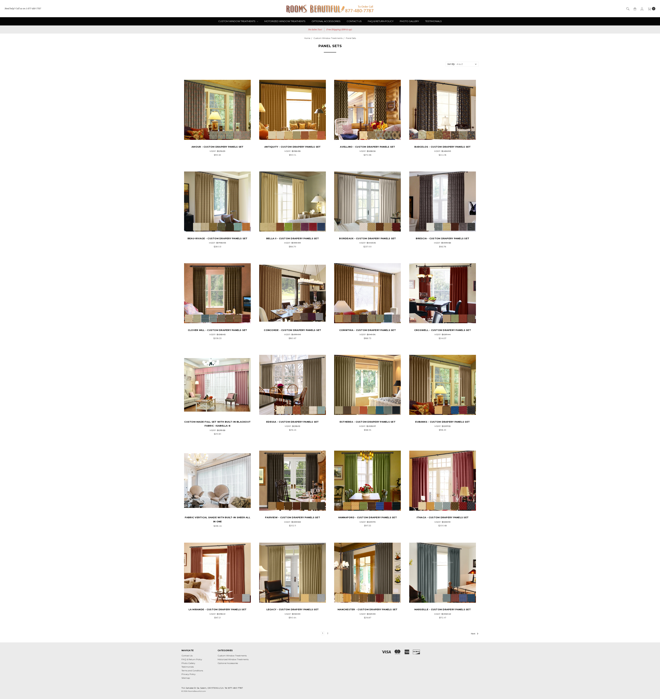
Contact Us (354, 21)
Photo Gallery (409, 21)
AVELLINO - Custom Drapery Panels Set (367, 146)
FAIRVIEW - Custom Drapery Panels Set (292, 517)
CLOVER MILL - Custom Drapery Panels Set (217, 330)
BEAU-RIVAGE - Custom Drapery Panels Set (218, 238)
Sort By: (451, 64)
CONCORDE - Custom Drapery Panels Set (292, 330)
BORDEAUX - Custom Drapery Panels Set (367, 238)
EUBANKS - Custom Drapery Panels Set (442, 421)
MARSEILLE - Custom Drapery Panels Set (442, 609)
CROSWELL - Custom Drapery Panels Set (442, 330)
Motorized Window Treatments (284, 21)
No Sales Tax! (315, 29)
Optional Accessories (326, 21)
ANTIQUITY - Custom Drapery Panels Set (292, 146)
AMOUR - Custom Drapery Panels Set (217, 146)
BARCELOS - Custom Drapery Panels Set (442, 146)
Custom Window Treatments (237, 21)
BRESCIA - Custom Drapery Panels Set (442, 238)
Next (473, 633)
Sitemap (186, 678)
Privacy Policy (189, 674)
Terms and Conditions (192, 670)
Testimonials (433, 21)
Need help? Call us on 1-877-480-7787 (23, 8)
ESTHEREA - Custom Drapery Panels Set (367, 421)
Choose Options (217, 137)
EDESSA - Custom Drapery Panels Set (292, 421)
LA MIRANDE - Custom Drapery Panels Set (218, 609)
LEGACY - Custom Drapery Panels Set (292, 609)
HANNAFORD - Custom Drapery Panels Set (367, 517)
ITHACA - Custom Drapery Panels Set (443, 517)
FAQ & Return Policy (381, 21)
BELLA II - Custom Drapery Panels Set (292, 238)
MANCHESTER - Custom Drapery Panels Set (368, 609)
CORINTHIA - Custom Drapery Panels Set (367, 330)
